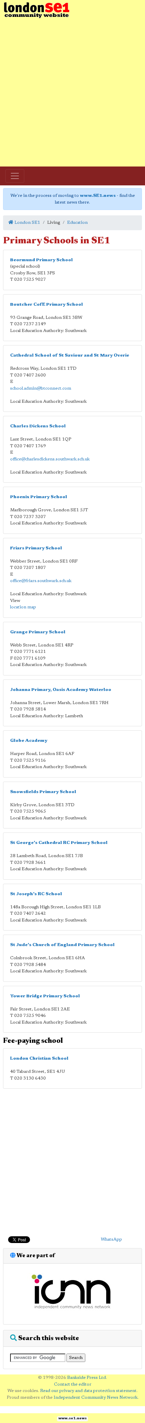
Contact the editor (72, 1384)
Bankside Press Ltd (86, 1377)
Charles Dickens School (38, 426)
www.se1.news (72, 1418)
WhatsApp (111, 1239)
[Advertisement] (72, 92)
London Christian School (39, 1058)
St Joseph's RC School (36, 894)
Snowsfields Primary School (43, 792)
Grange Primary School (37, 632)
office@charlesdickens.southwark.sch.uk (50, 459)
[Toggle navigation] (14, 176)
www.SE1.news (98, 195)
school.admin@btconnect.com (40, 388)
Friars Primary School (36, 548)
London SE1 (26, 222)
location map (23, 607)
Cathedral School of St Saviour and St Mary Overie (69, 355)
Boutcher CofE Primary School (46, 304)
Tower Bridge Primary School (45, 996)
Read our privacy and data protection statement (88, 1391)
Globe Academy (28, 740)
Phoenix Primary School (38, 497)
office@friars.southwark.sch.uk (40, 581)
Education (77, 222)
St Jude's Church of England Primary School (62, 945)
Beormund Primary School (41, 260)
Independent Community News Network (96, 1397)
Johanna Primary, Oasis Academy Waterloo (60, 690)
